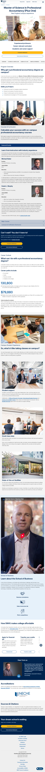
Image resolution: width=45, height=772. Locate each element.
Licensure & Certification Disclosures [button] (11, 224)
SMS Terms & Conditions (22, 770)
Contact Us (22, 760)
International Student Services (30, 398)
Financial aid (9, 651)
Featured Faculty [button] (6, 145)
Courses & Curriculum (13, 61)
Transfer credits (28, 651)
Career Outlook (24, 61)
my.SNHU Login (22, 736)
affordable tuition (14, 628)
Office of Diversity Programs (15, 398)
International (23, 744)
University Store (22, 740)
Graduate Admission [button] (22, 52)
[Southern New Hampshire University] (3, 1)
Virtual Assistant (40, 769)
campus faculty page (25, 215)
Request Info (22, 1)
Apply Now (28, 1)
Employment (22, 746)
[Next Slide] (41, 645)
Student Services (6, 401)
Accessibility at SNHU (22, 768)
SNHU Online (34, 1)
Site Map (22, 764)
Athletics (22, 742)
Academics (3, 4)
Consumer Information (22, 762)
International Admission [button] (22, 56)
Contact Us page (16, 239)
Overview (4, 61)
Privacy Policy (22, 766)
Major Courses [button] (5, 221)
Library (22, 748)
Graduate (8, 4)
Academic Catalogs (22, 738)
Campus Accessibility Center (9, 399)
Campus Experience (34, 61)
